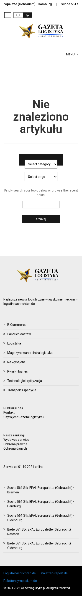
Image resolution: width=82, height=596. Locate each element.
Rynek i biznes (17, 371)
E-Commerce (16, 325)
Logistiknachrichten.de (19, 573)
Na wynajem (16, 362)
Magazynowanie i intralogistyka (30, 353)
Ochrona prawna (15, 444)
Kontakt (9, 412)
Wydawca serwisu (16, 439)
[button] (7, 15)
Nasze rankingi (14, 435)
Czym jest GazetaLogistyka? (23, 417)
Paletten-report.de (54, 573)
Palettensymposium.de (20, 581)
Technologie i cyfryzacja (24, 381)
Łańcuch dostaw (19, 334)
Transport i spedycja (21, 390)
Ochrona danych (15, 448)
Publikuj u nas (13, 408)
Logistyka (14, 343)
